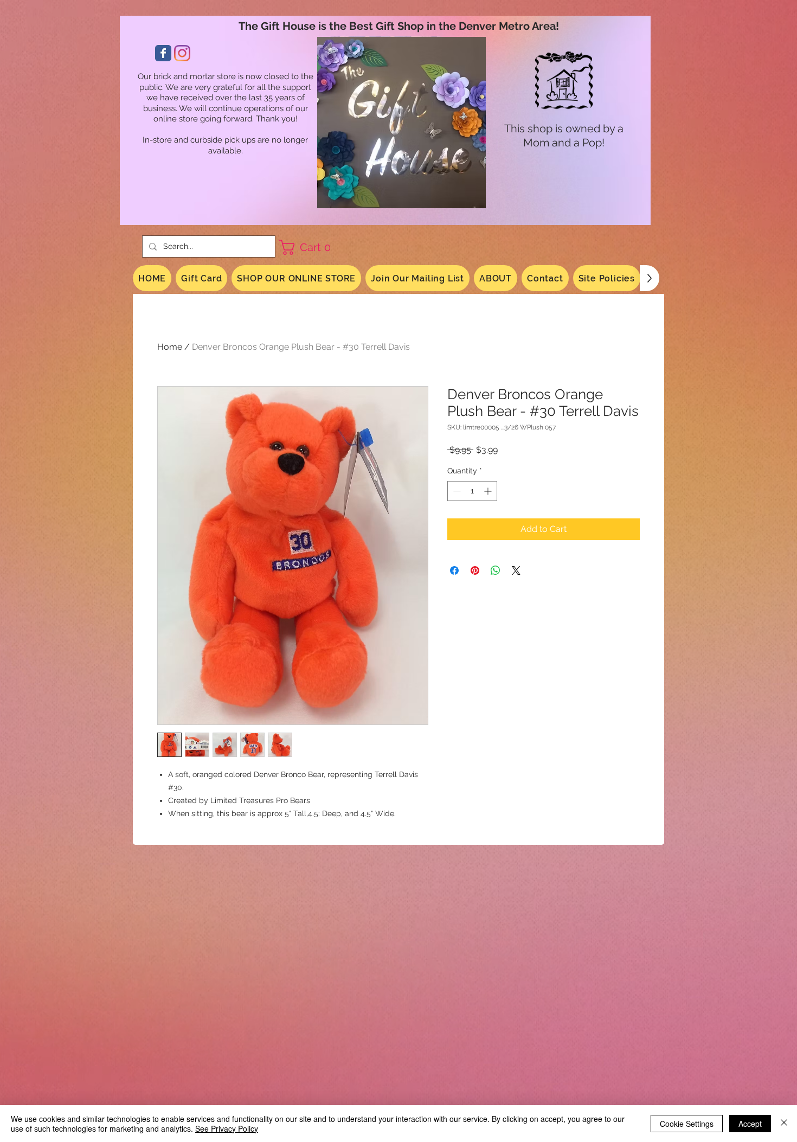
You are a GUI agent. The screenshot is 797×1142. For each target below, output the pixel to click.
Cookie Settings (687, 1123)
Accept (750, 1123)
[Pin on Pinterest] (474, 570)
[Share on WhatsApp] (495, 570)
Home (169, 347)
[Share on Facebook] (454, 570)
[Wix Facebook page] (163, 53)
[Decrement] (455, 491)
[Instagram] (182, 53)
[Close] (783, 1123)
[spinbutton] (472, 491)
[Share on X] (516, 570)
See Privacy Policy (226, 1128)
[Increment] (489, 491)
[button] (309, 247)
